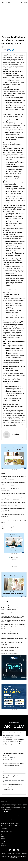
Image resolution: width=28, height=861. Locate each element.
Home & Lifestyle (9, 735)
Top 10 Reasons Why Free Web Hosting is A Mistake (13, 630)
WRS (8, 2)
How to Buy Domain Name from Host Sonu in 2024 (12, 624)
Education (7, 780)
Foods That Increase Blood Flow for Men (10, 488)
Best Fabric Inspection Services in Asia (10, 647)
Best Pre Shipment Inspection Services (10, 653)
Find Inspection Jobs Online (7, 650)
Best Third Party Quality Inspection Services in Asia (13, 605)
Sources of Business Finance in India (9, 633)
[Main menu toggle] (2, 2)
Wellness (7, 757)
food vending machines (14, 54)
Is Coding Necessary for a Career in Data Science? (12, 498)
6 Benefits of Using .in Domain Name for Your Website (13, 636)
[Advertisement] (14, 19)
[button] (22, 2)
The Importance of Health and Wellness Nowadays (13, 493)
